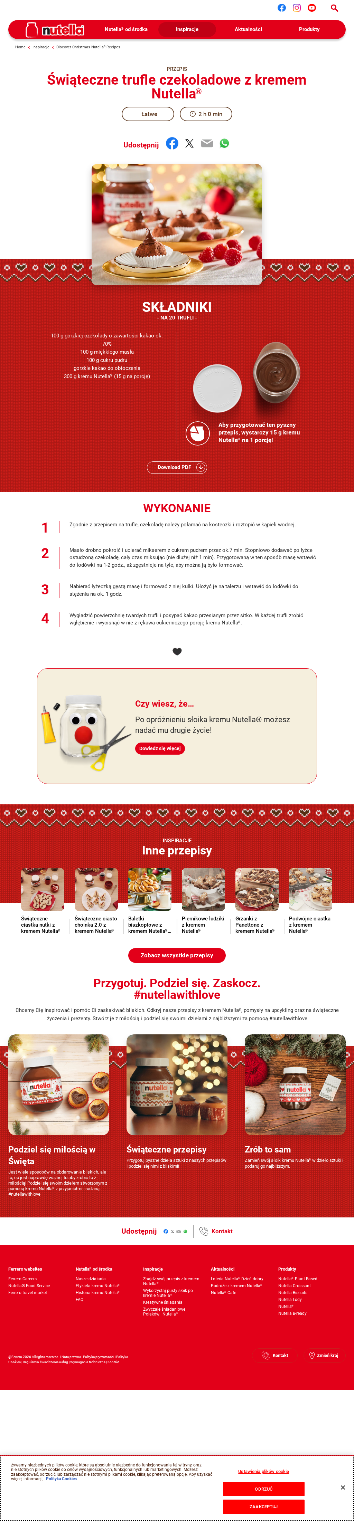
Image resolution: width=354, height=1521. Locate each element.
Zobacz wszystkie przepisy (177, 955)
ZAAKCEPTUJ (264, 1506)
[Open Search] (334, 8)
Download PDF (174, 467)
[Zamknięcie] (343, 1487)
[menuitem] (126, 29)
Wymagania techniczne (87, 1362)
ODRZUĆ (263, 1489)
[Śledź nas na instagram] (297, 8)
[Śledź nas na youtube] (312, 8)
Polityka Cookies (61, 1478)
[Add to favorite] (177, 651)
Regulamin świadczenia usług (45, 1362)
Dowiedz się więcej (160, 748)
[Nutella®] (55, 30)
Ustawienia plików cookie (263, 1471)
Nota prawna (71, 1357)
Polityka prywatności (98, 1357)
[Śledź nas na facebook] (282, 8)
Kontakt (222, 1231)
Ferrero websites (25, 1269)
